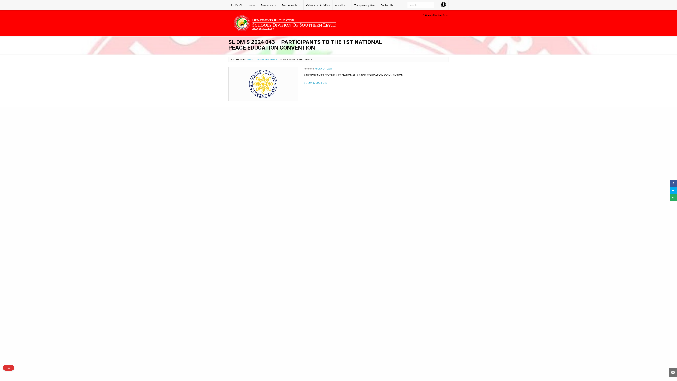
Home (252, 5)
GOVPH (237, 5)
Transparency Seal (364, 5)
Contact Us (387, 5)
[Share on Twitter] (673, 190)
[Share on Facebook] (673, 183)
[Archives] (8, 368)
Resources (267, 5)
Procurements (289, 5)
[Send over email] (673, 197)
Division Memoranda (266, 59)
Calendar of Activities (318, 5)
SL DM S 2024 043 (315, 83)
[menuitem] (237, 5)
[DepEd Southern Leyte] (310, 22)
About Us (340, 5)
